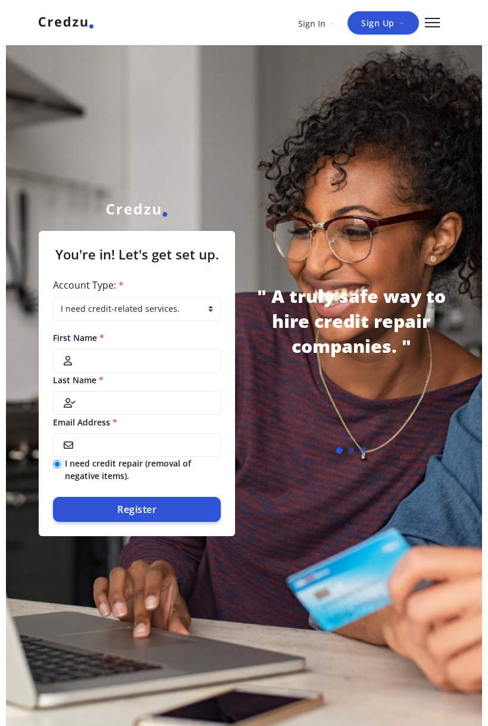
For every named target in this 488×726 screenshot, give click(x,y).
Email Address (85, 422)
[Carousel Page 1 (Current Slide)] (339, 450)
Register (137, 509)
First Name (78, 337)
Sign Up (378, 23)
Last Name (78, 380)
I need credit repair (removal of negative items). (128, 469)
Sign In (312, 23)
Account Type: (88, 285)
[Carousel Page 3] (363, 450)
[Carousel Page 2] (351, 450)
